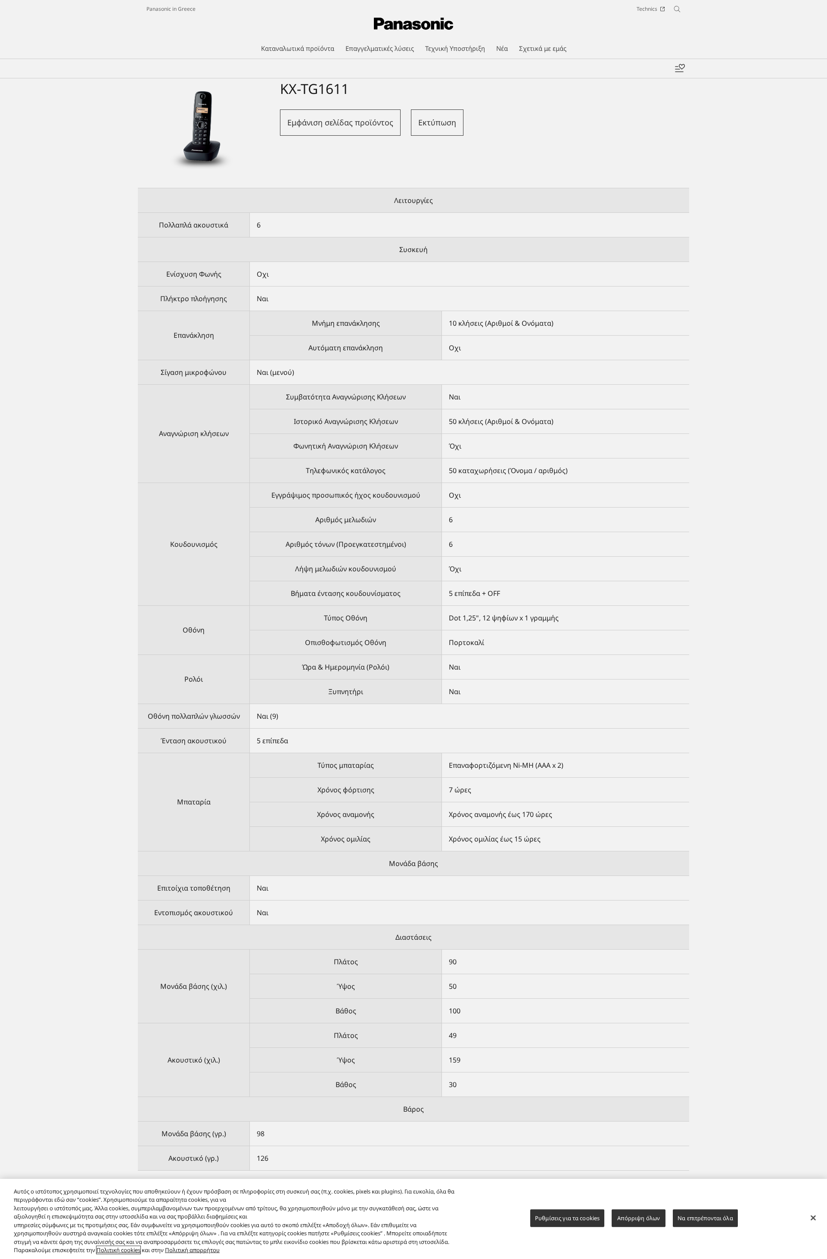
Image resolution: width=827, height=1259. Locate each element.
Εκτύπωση (437, 122)
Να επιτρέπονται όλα (705, 1218)
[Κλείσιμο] (813, 1217)
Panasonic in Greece (171, 8)
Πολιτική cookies (118, 1250)
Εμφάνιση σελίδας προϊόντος (340, 122)
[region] (413, 1219)
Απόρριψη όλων (638, 1218)
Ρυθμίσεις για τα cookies (567, 1218)
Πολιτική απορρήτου (192, 1250)
